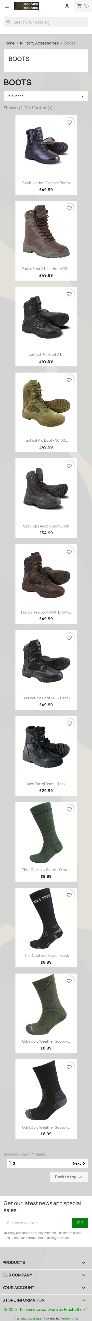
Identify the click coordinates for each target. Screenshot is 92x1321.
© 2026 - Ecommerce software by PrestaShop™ (46, 1309)
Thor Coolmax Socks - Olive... (46, 869)
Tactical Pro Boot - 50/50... (46, 440)
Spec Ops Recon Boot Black (46, 526)
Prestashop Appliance (27, 1318)
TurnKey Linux (69, 1318)
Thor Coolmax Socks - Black (46, 955)
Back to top (69, 1177)
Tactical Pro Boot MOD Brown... (46, 612)
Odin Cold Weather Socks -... (46, 1041)
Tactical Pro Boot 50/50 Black (46, 698)
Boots (19, 59)
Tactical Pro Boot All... (46, 354)
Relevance (46, 96)
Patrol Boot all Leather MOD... (46, 268)
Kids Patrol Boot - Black (46, 783)
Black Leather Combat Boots (46, 182)
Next (80, 1164)
